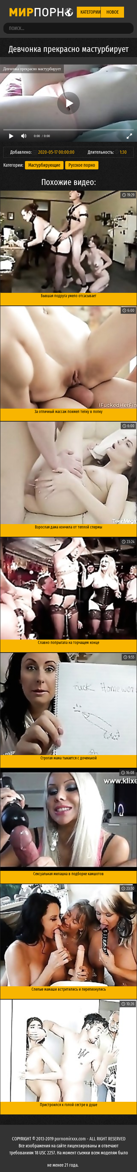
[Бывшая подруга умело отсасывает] (68, 242)
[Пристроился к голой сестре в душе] (68, 1051)
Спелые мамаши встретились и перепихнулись (69, 989)
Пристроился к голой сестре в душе (68, 1104)
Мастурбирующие (44, 165)
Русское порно (81, 165)
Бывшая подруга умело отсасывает (68, 295)
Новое (112, 12)
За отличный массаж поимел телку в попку (68, 411)
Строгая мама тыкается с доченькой (69, 758)
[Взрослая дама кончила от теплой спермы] (68, 473)
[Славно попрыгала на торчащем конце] (68, 588)
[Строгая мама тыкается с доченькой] (68, 704)
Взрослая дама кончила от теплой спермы (68, 527)
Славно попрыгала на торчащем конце (68, 642)
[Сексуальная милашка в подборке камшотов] (68, 819)
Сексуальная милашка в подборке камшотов (68, 874)
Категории (90, 12)
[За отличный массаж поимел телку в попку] (68, 357)
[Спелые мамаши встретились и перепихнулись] (68, 935)
